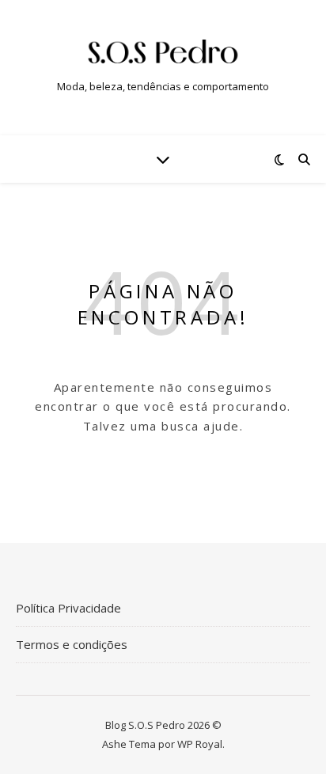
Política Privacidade (68, 608)
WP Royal (199, 744)
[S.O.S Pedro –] (163, 54)
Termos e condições (71, 644)
